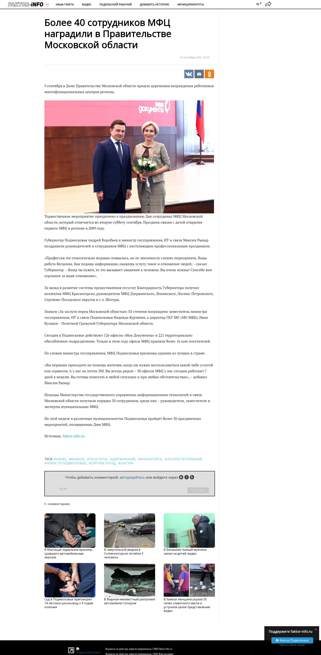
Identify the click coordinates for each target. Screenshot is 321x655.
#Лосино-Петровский (183, 459)
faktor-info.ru (74, 436)
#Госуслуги (97, 459)
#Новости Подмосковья (65, 463)
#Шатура (125, 463)
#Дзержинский (122, 459)
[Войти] (268, 4)
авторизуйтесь (132, 477)
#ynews (60, 459)
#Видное (76, 459)
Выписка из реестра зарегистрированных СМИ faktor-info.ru (139, 649)
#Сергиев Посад (102, 463)
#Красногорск (150, 459)
